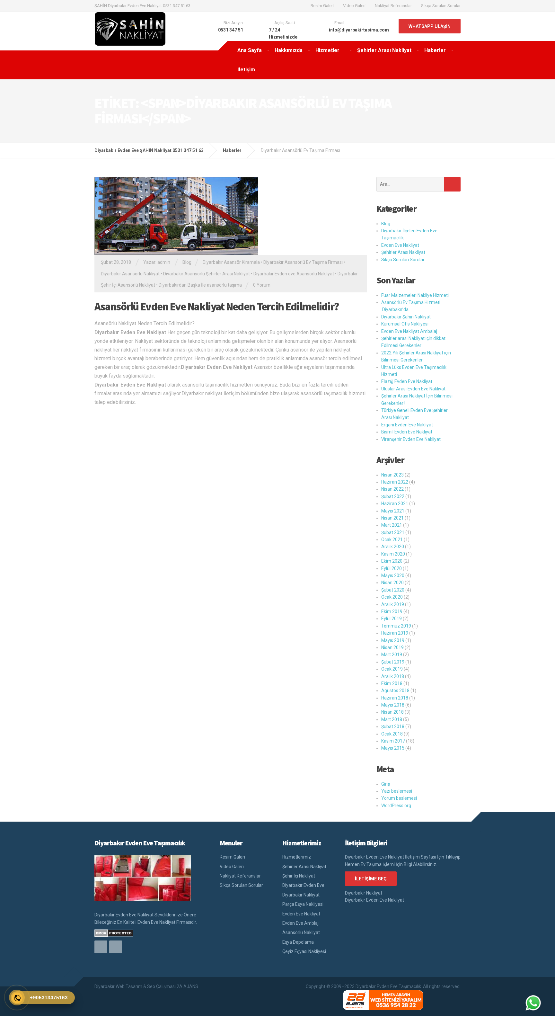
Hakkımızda (289, 50)
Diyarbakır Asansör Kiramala (231, 262)
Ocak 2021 (392, 539)
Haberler (435, 50)
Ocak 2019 (392, 669)
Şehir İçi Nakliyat (298, 875)
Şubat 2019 (392, 661)
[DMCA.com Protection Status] (113, 932)
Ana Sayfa (249, 50)
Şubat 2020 (392, 590)
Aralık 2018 (392, 676)
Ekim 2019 (391, 611)
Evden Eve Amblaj (300, 923)
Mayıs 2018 (392, 705)
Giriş (385, 784)
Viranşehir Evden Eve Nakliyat (411, 439)
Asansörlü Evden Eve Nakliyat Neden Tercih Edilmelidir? (216, 306)
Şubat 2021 (392, 532)
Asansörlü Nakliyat (301, 932)
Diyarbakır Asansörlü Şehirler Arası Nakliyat (206, 273)
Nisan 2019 (392, 647)
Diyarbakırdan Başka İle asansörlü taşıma (200, 285)
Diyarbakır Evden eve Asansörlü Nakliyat (293, 273)
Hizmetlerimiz (296, 857)
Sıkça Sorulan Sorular (441, 5)
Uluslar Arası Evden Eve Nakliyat (413, 388)
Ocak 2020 (392, 597)
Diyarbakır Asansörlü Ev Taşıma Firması (303, 262)
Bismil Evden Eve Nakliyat (406, 431)
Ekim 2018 (391, 683)
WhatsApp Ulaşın (430, 26)
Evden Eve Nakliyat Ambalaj (409, 331)
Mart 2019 (391, 654)
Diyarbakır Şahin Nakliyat (406, 316)
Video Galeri (354, 5)
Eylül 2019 (391, 618)
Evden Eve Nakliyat (400, 245)
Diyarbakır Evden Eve (303, 885)
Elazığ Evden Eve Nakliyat (406, 381)
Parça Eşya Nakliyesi (302, 904)
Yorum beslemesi (399, 798)
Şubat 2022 (392, 496)
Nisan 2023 (392, 474)
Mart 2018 (391, 719)
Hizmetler (327, 50)
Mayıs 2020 (392, 575)
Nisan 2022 (392, 489)
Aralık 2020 (392, 546)
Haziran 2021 (394, 503)
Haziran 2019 (394, 633)
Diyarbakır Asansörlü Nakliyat (130, 273)
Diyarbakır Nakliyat (301, 894)
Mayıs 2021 (392, 510)
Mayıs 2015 (392, 748)
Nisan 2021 (392, 518)
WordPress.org (396, 805)
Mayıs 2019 (392, 640)
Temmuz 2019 (396, 625)
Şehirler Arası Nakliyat (384, 50)
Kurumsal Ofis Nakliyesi (404, 323)
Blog (186, 262)
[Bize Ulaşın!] (533, 1003)
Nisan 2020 (392, 582)
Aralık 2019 (392, 604)
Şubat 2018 (392, 726)
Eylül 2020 (391, 568)
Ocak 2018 (392, 733)
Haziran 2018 (394, 697)
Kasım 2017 (393, 741)
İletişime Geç (371, 878)
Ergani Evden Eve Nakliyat (407, 424)
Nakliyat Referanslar (393, 5)
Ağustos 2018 (395, 690)
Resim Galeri (322, 5)
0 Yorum (261, 285)
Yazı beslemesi (396, 791)
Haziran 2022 (394, 482)
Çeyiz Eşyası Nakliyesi (304, 951)
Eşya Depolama (298, 942)
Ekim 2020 (391, 561)
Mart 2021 (391, 525)
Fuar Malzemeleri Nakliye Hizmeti (415, 295)
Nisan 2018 (392, 712)
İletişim (246, 70)
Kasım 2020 (393, 554)
